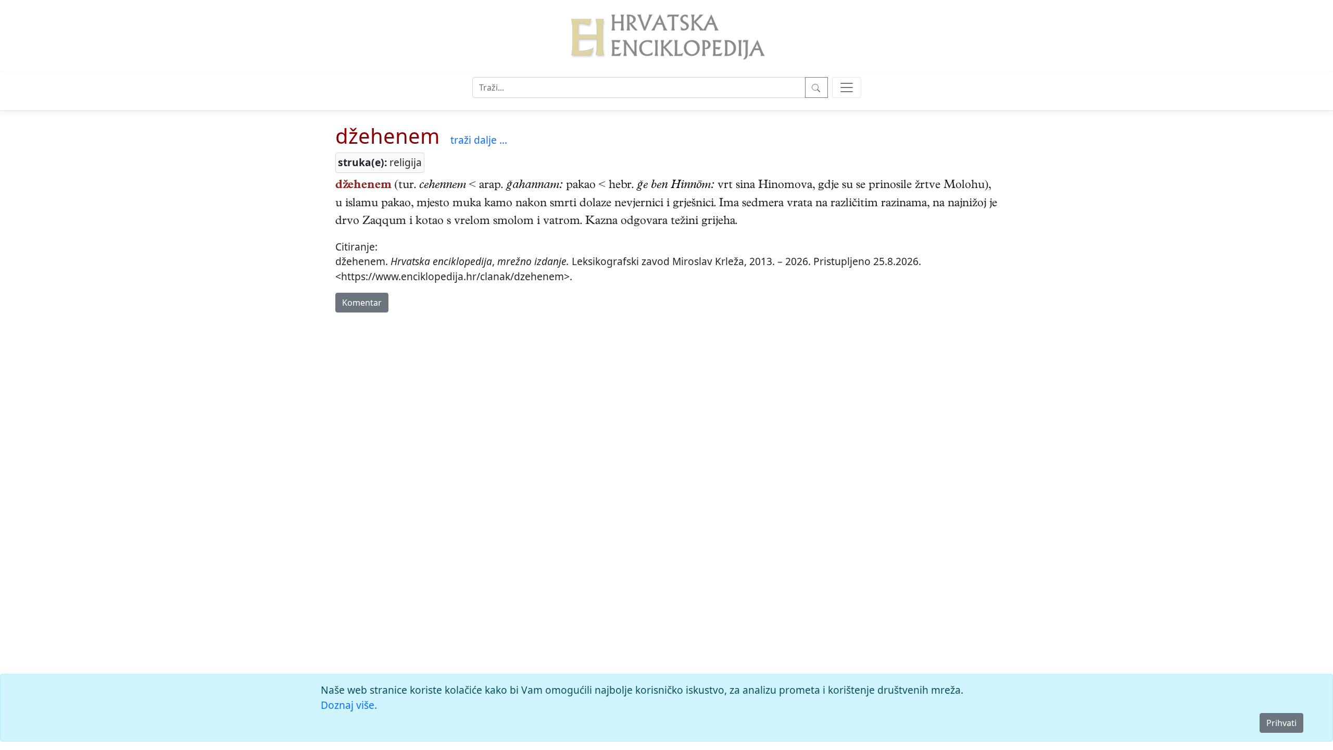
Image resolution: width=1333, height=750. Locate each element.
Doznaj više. (349, 705)
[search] (846, 87)
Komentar (362, 302)
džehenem (387, 135)
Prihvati (1281, 723)
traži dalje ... (478, 140)
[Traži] (816, 87)
